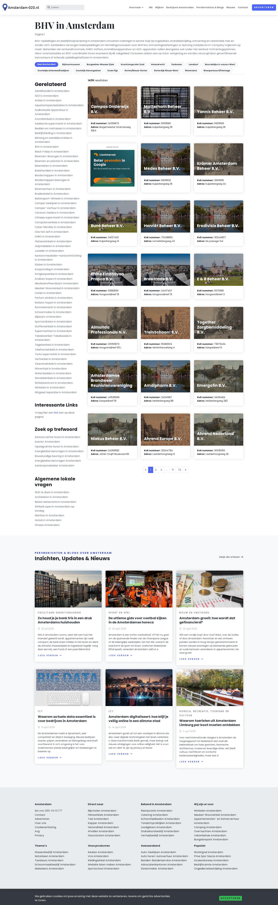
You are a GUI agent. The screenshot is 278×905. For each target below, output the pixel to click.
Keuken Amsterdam (100, 852)
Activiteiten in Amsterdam (51, 497)
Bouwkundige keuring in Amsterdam (57, 456)
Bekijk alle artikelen (229, 557)
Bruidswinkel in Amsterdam (52, 194)
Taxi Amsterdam (98, 819)
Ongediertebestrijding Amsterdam (216, 868)
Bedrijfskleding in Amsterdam (53, 133)
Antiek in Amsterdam (48, 100)
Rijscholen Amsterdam (102, 811)
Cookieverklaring (45, 827)
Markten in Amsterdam (49, 515)
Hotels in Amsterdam (48, 520)
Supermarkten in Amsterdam (53, 331)
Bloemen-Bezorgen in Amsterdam (56, 156)
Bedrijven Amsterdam (180, 7)
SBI (151, 7)
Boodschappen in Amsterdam (54, 175)
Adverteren (264, 7)
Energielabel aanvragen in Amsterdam (59, 451)
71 (172, 470)
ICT (40, 711)
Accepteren (231, 898)
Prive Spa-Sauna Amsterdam (212, 856)
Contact (243, 7)
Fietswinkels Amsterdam (103, 815)
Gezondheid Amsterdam (103, 827)
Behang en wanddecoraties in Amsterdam (53, 140)
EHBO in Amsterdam (47, 236)
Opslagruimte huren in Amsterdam (57, 446)
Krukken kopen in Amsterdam (53, 279)
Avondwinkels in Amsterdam (53, 119)
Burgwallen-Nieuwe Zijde (100, 64)
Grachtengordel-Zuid (132, 64)
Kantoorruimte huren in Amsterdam (57, 437)
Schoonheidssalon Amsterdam (160, 819)
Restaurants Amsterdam (156, 811)
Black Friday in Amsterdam (52, 151)
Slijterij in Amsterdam (48, 317)
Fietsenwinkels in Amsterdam (53, 241)
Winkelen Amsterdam (208, 811)
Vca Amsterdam (98, 856)
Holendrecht (158, 64)
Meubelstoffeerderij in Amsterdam (56, 283)
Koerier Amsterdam (47, 442)
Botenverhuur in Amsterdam (53, 189)
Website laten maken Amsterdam (109, 864)
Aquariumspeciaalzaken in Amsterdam (59, 105)
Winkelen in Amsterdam (50, 387)
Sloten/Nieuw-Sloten (136, 70)
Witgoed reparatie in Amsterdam (56, 392)
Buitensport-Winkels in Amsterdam (57, 198)
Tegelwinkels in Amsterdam (52, 345)
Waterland (191, 70)
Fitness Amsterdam (47, 525)
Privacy (39, 835)
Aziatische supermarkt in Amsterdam (58, 123)
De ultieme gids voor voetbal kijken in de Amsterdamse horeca (138, 620)
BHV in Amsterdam (47, 147)
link (56, 412)
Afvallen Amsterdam (101, 831)
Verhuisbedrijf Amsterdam (157, 835)
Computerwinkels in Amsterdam (55, 222)
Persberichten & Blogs (210, 7)
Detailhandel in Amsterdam (52, 91)
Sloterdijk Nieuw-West (166, 70)
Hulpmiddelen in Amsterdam (53, 246)
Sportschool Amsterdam (103, 868)
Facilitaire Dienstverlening (59, 612)
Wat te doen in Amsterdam (52, 492)
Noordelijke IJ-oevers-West (220, 64)
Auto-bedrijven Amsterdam (158, 852)
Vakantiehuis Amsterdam (210, 835)
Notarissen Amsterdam (49, 856)
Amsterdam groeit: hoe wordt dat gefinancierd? (207, 620)
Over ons (40, 823)
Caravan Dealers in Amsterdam (55, 213)
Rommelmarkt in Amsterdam (53, 307)
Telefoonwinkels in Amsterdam (54, 349)
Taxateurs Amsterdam (49, 860)
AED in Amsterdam (47, 96)
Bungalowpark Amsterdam (211, 839)
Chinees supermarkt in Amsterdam (57, 217)
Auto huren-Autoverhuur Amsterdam (164, 856)
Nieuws (230, 7)
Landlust (193, 64)
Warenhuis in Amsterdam (51, 368)
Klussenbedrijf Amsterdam (51, 852)
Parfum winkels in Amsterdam (54, 298)
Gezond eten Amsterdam (104, 835)
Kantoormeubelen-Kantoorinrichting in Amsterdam (58, 258)
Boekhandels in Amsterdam (52, 170)
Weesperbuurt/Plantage (217, 70)
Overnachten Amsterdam (210, 831)
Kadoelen (176, 64)
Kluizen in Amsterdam (48, 264)
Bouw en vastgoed (194, 612)
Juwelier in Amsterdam (49, 251)
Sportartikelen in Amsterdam (53, 321)
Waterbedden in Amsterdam (53, 373)
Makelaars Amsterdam (49, 868)
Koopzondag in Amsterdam (52, 269)
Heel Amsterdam (46, 64)
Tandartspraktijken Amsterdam (161, 823)
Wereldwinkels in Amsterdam (53, 378)
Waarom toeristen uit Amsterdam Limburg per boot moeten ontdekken (209, 722)
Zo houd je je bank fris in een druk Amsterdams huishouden (65, 620)
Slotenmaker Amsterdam (157, 868)
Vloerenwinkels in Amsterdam (54, 364)
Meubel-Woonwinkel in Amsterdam (57, 288)
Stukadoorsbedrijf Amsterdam (160, 831)
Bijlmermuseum (71, 64)
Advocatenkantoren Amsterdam (162, 864)
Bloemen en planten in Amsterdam (57, 161)
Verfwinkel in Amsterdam (51, 359)
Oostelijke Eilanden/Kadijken (53, 70)
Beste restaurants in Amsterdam (55, 502)
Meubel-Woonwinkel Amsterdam (215, 815)
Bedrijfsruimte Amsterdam (210, 864)
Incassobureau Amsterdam (211, 860)
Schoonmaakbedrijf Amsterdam (55, 864)
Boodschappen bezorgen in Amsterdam (52, 182)
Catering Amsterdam (154, 815)
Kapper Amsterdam (100, 823)
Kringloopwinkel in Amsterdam (54, 274)
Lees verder (48, 655)
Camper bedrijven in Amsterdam (55, 203)
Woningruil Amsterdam (208, 852)
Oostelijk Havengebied (88, 70)
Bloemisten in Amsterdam (51, 166)
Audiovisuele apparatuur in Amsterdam (51, 112)
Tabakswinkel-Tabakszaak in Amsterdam (53, 338)
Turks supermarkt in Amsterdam (55, 354)
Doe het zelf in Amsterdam (52, 232)
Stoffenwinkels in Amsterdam (53, 326)
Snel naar (135, 7)
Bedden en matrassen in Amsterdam (58, 128)
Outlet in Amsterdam (48, 293)
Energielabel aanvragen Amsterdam (58, 461)
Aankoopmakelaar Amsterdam (54, 465)
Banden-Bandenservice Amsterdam (164, 860)
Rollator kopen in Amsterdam (53, 302)
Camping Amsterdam (208, 827)
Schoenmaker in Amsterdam (53, 312)
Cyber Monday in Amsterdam (53, 227)
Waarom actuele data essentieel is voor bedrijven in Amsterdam (67, 718)
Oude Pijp (112, 70)
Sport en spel (119, 612)
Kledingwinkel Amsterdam (104, 860)
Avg (37, 831)
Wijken (159, 7)
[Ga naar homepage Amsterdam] (21, 7)
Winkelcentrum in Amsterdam (54, 383)
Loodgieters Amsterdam (156, 827)
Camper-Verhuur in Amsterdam (55, 208)
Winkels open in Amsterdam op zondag (54, 509)
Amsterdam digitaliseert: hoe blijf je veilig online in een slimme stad (138, 718)
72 (179, 470)
